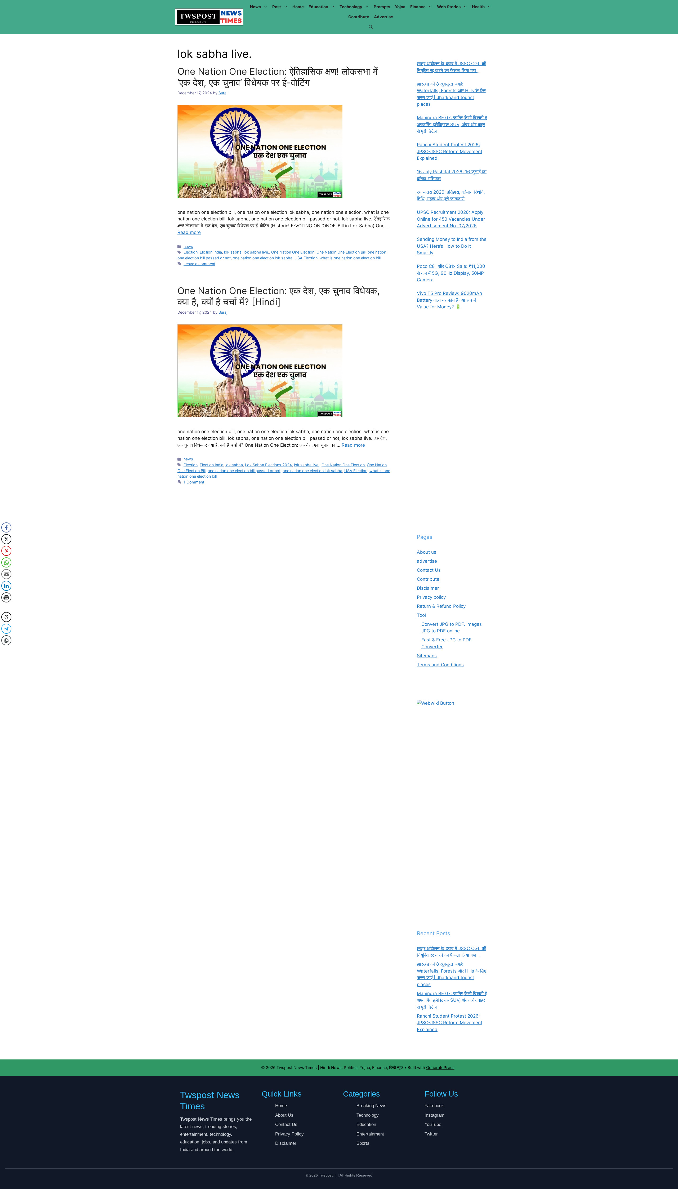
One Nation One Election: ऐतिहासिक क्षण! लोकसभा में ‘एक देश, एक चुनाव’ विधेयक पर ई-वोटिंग (277, 77)
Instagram (434, 1115)
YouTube (433, 1124)
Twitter (431, 1134)
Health (478, 6)
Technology (351, 6)
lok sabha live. (256, 252)
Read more (189, 232)
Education (318, 6)
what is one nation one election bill (350, 258)
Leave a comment (199, 263)
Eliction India (211, 252)
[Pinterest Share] (6, 551)
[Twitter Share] (6, 539)
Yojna (400, 6)
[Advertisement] (452, 421)
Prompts (382, 6)
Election (191, 252)
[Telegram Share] (6, 629)
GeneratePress (440, 1067)
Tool (421, 615)
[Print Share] (6, 597)
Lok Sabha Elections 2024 (268, 465)
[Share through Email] (6, 574)
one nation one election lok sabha (262, 258)
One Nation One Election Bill (340, 252)
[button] (370, 27)
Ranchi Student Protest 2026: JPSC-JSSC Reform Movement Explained (449, 1022)
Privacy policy (431, 597)
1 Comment (194, 482)
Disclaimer (428, 588)
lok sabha (233, 252)
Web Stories (449, 6)
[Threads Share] (6, 617)
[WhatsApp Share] (6, 562)
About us (426, 552)
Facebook (434, 1105)
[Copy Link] (6, 640)
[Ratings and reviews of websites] (435, 703)
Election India (211, 465)
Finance (418, 6)
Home (298, 6)
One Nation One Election (292, 252)
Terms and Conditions (440, 664)
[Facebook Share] (6, 527)
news (255, 6)
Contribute (358, 16)
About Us (284, 1115)
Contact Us (429, 570)
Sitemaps (427, 655)
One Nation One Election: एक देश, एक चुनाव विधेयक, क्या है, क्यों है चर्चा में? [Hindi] (278, 296)
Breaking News (371, 1105)
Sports (362, 1143)
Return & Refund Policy (441, 606)
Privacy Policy (289, 1134)
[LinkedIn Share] (6, 586)
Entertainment (370, 1134)
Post (276, 6)
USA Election (306, 258)
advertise (383, 16)
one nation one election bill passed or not (244, 470)
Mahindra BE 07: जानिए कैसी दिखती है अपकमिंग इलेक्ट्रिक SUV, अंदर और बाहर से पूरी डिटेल (452, 1000)
